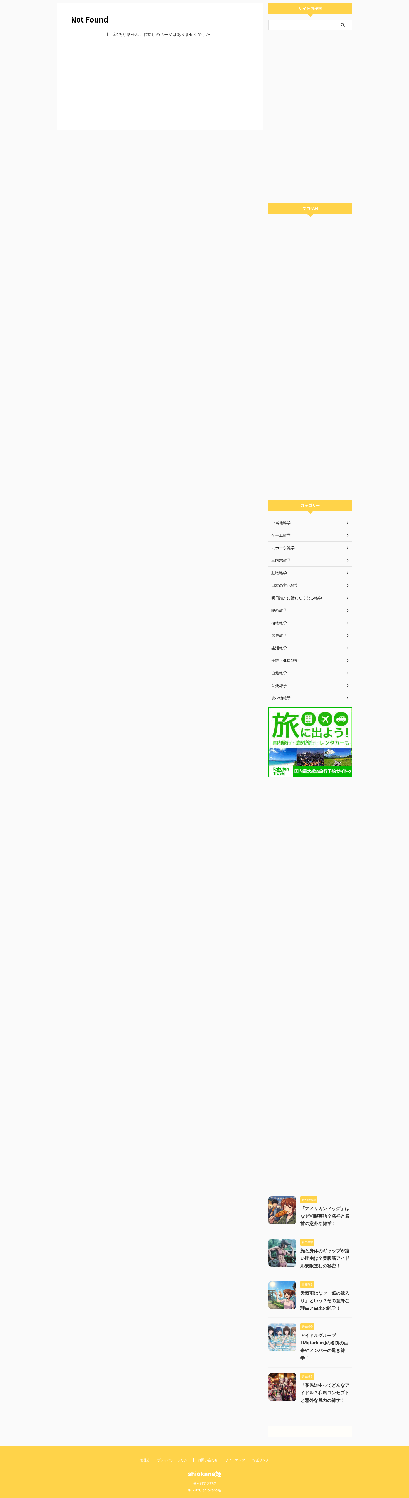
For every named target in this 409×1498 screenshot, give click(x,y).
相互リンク (260, 1460)
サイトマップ (235, 1460)
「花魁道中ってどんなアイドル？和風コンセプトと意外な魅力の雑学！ (324, 1392)
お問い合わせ (208, 1460)
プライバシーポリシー (174, 1460)
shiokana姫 (204, 1473)
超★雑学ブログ (204, 1483)
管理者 (145, 1460)
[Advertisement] (160, 83)
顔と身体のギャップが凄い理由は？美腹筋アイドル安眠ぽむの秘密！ (324, 1258)
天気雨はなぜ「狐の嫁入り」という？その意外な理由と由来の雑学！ (324, 1300)
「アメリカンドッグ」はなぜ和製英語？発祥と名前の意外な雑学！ (324, 1216)
